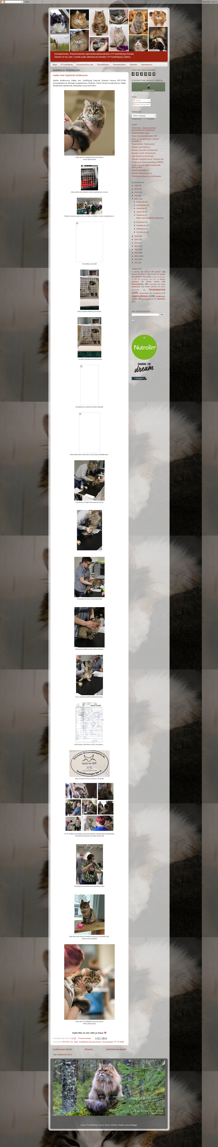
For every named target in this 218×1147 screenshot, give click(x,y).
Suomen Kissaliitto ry (140, 170)
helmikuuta (141, 229)
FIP (135, 279)
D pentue (154, 277)
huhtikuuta (141, 222)
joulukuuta (141, 202)
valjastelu (161, 299)
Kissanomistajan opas (140, 133)
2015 (136, 253)
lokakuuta (141, 208)
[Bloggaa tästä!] (98, 1038)
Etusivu (89, 1049)
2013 (136, 259)
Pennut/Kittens (103, 64)
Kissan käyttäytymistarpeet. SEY (144, 136)
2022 (136, 199)
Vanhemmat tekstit (116, 1049)
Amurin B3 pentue (153, 272)
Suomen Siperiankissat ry (142, 173)
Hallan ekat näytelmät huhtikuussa (70, 75)
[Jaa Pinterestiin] (106, 1038)
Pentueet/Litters (119, 64)
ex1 (71, 1042)
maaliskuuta (142, 225)
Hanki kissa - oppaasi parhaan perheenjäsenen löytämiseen (144, 129)
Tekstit (137, 100)
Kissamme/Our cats (85, 64)
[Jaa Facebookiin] (103, 1038)
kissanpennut (157, 289)
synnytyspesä (147, 299)
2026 (136, 186)
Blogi (55, 64)
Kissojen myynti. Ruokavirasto (144, 153)
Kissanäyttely (107, 1042)
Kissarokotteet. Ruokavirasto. (143, 144)
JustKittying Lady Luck (148, 279)
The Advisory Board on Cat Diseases (146, 176)
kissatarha (157, 293)
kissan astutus (151, 287)
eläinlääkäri (153, 284)
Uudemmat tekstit (62, 1049)
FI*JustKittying (67, 64)
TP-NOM (120, 1042)
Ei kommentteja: (85, 1038)
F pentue (162, 277)
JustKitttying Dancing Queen (90, 1042)
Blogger (134, 1125)
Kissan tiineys (152, 282)
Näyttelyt (133, 64)
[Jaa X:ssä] (101, 1038)
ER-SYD (65, 1042)
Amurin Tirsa (141, 276)
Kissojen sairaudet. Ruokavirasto (145, 150)
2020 (136, 239)
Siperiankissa (146, 64)
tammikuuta (141, 232)
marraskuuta (142, 205)
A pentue (136, 272)
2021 (136, 236)
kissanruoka (144, 293)
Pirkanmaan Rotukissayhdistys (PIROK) (147, 162)
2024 (136, 192)
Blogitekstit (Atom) (65, 1055)
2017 (136, 246)
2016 (136, 249)
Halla (76, 1042)
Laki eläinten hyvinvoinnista (143, 156)
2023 (136, 195)
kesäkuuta (141, 215)
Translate (150, 119)
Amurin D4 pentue (139, 274)
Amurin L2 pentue (158, 274)
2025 (136, 189)
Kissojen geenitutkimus (141, 147)
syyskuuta (141, 212)
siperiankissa (140, 296)
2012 (136, 263)
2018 (136, 243)
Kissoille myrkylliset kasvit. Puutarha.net (147, 159)
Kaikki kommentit (142, 104)
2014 (136, 256)
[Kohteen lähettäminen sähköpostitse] (96, 1038)
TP (115, 1042)
